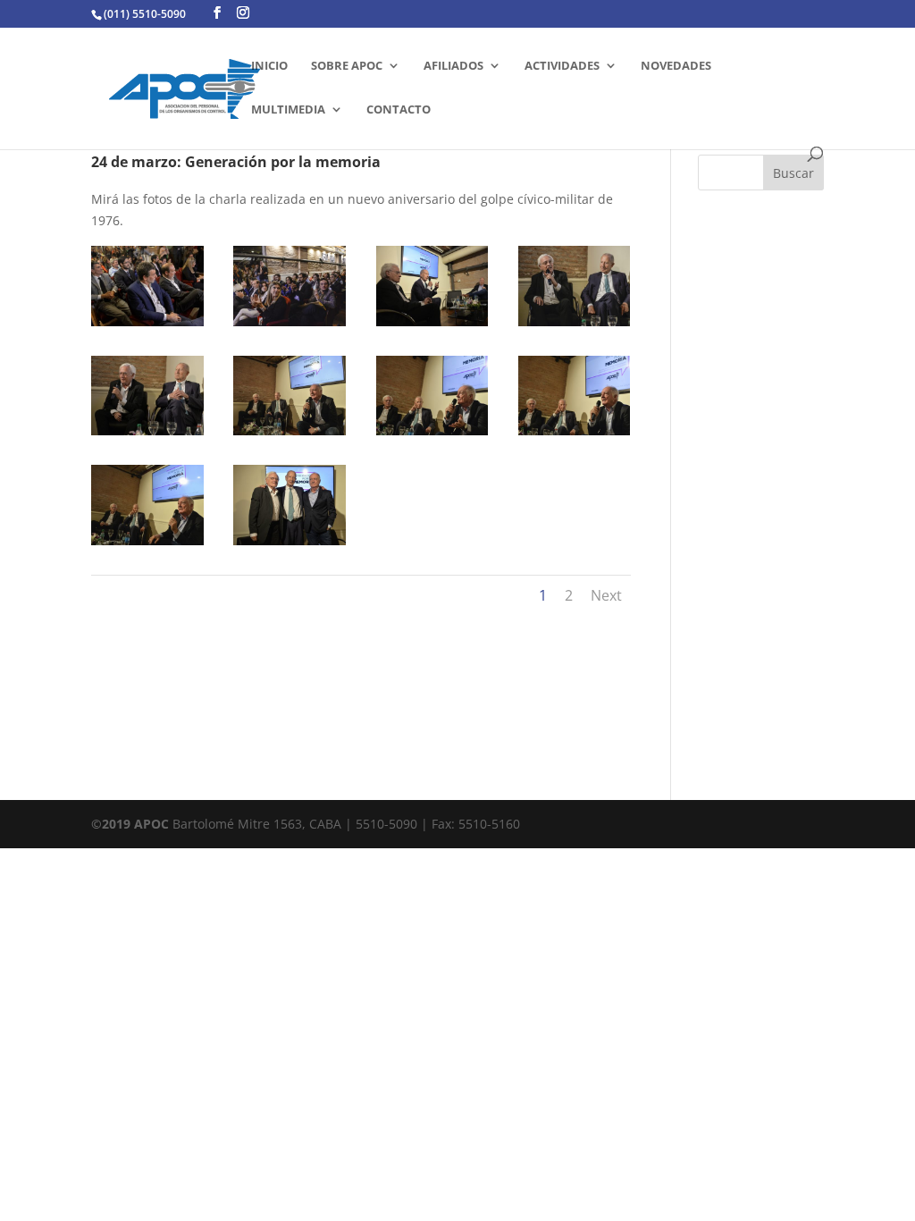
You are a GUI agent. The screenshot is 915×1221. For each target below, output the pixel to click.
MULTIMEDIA (288, 110)
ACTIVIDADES (562, 66)
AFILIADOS (453, 66)
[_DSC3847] (289, 544)
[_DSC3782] (574, 434)
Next (606, 595)
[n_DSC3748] (289, 325)
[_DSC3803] (147, 544)
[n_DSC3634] (147, 325)
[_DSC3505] (432, 325)
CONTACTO (398, 110)
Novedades (676, 66)
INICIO (269, 66)
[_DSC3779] (432, 434)
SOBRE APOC (346, 66)
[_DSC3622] (574, 325)
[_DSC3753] (289, 434)
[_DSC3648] (147, 434)
